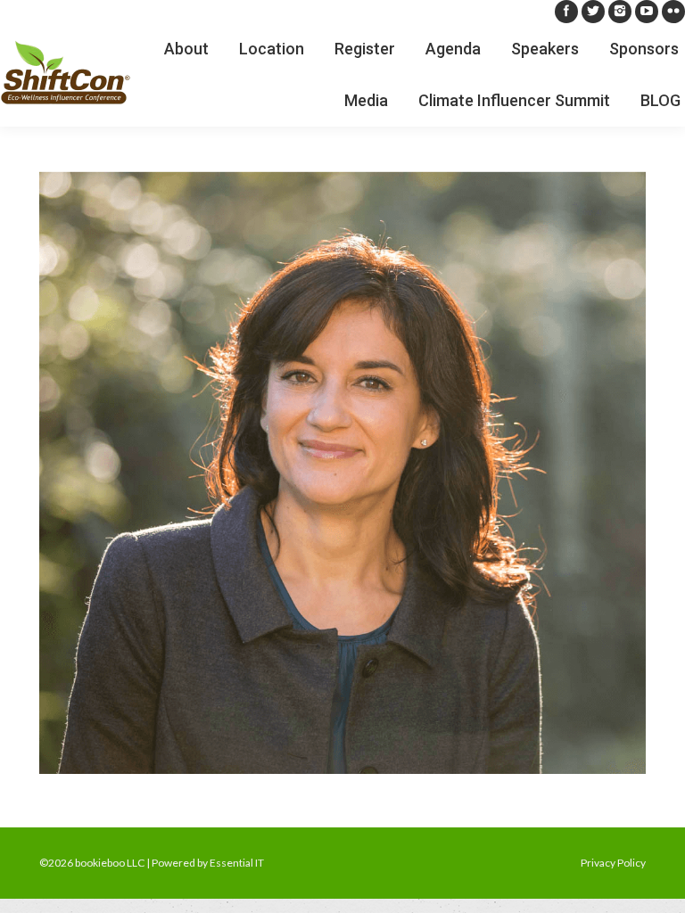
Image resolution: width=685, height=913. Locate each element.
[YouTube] (646, 11)
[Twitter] (593, 11)
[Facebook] (566, 11)
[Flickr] (673, 11)
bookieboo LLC (109, 862)
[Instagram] (619, 11)
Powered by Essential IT (208, 862)
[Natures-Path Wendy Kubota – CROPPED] (342, 472)
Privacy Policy (613, 862)
